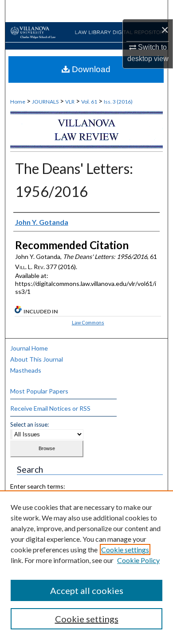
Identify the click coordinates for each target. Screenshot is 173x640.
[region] (86, 565)
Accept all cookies (86, 590)
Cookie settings (125, 549)
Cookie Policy (138, 560)
